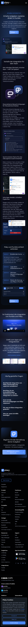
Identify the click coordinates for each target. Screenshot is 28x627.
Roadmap (3, 499)
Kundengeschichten (5, 547)
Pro (2, 510)
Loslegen (13, 32)
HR (15, 523)
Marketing (17, 516)
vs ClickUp (3, 555)
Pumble (3, 570)
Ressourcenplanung (5, 522)
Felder (16, 497)
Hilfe (16, 535)
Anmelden (3, 484)
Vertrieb (17, 519)
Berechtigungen (18, 504)
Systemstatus (18, 542)
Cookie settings (14, 623)
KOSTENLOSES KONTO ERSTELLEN (13, 452)
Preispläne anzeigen (5, 514)
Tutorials (3, 542)
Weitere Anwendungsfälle (20, 526)
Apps (2, 494)
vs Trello (3, 559)
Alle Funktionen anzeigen (20, 506)
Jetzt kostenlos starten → (15, 355)
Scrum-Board (4, 527)
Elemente (17, 494)
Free (2, 507)
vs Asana (3, 557)
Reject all (14, 619)
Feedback (17, 540)
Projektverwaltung (19, 512)
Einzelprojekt (4, 520)
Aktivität (16, 501)
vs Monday (3, 552)
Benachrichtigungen (19, 499)
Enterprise (3, 512)
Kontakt (16, 537)
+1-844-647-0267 (19, 547)
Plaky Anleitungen (5, 537)
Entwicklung (17, 514)
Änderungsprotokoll (5, 497)
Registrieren (4, 486)
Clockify (3, 567)
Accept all (14, 615)
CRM (16, 521)
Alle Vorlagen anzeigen (6, 529)
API (2, 501)
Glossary (3, 540)
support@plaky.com (19, 544)
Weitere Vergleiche (5, 562)
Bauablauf (3, 525)
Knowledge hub (4, 535)
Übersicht (3, 492)
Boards (16, 492)
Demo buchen (6, 480)
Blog (2, 544)
